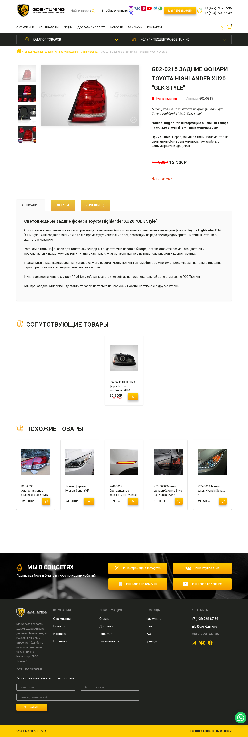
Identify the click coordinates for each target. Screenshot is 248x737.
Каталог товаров (47, 39)
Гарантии (105, 634)
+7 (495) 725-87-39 (218, 13)
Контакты (154, 27)
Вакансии (135, 27)
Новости (116, 27)
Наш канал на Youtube (206, 584)
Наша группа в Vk (206, 568)
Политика (60, 641)
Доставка (106, 626)
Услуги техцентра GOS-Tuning (164, 39)
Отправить (32, 707)
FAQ (148, 634)
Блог (148, 626)
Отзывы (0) (95, 205)
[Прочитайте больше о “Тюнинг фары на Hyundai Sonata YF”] (89, 501)
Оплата (104, 619)
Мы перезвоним (180, 10)
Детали (63, 205)
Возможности (109, 641)
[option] (27, 75)
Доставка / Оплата (92, 27)
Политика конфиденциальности (211, 730)
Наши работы (49, 27)
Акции (67, 27)
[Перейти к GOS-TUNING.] (18, 52)
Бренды (151, 641)
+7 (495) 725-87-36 (218, 8)
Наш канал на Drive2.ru (141, 584)
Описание (30, 205)
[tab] (30, 205)
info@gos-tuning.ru (115, 10)
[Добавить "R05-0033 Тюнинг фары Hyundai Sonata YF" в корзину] (223, 501)
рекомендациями (177, 146)
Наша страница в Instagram (141, 568)
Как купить (153, 619)
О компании (25, 27)
